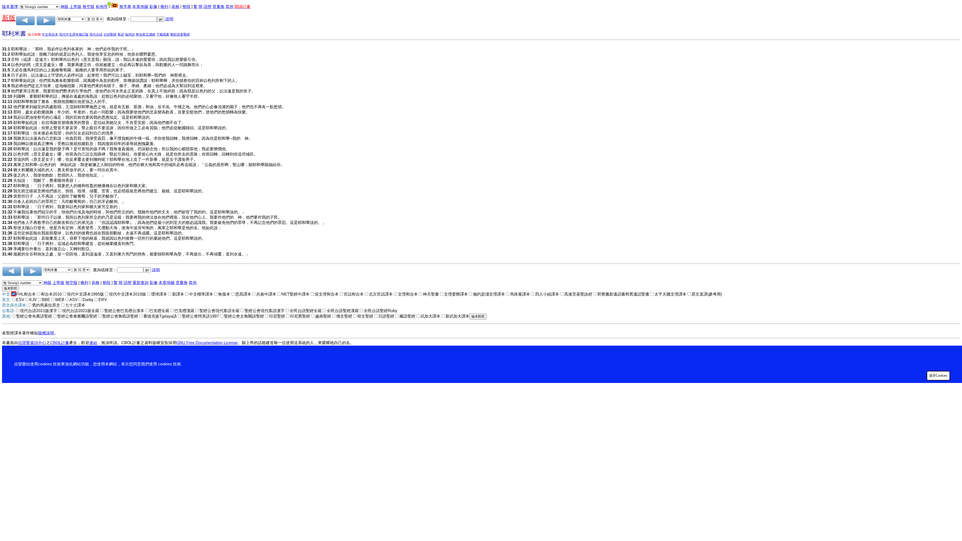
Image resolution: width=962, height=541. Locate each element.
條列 (164, 7)
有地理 (101, 7)
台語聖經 (109, 34)
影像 (153, 7)
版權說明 (46, 333)
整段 (186, 7)
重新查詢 (141, 283)
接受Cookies (938, 375)
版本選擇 (10, 7)
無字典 (125, 7)
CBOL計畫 (59, 343)
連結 (93, 343)
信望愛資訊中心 (32, 343)
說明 (169, 19)
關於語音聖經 (180, 34)
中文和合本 (50, 34)
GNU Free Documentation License (207, 343)
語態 (207, 7)
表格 (175, 7)
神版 (64, 7)
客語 (120, 34)
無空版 (88, 7)
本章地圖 (140, 7)
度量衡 (218, 7)
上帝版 (75, 7)
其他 (229, 7)
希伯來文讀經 (145, 34)
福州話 (130, 34)
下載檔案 (162, 34)
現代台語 (95, 34)
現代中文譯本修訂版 (73, 34)
